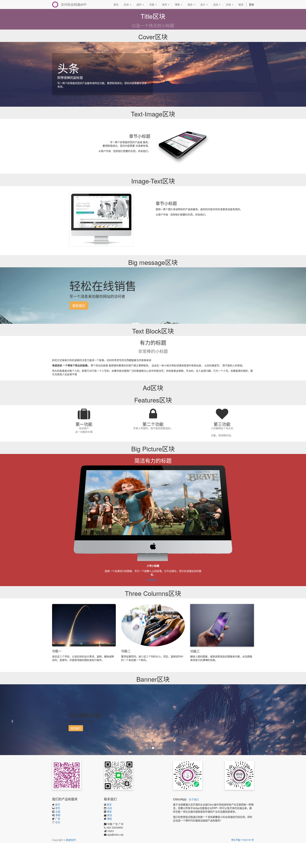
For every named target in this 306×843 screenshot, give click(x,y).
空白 (57, 822)
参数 (57, 815)
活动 (109, 808)
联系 (109, 804)
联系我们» (153, 580)
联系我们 (78, 305)
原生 (57, 808)
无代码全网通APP (73, 4)
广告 (57, 818)
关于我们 (194, 799)
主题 (57, 811)
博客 (109, 811)
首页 (57, 804)
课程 (109, 818)
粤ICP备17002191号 (242, 840)
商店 (109, 815)
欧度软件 (71, 840)
